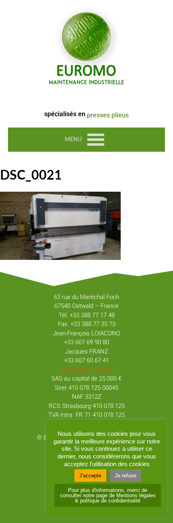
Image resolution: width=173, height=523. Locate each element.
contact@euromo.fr (86, 369)
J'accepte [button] (90, 476)
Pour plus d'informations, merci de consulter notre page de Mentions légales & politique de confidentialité (108, 495)
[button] (73, 140)
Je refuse (125, 476)
